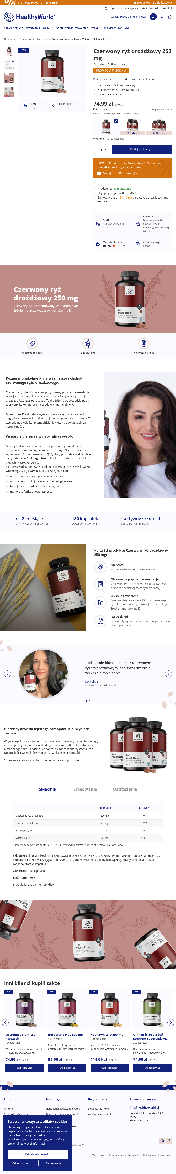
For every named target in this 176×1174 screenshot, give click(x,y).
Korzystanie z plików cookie (124, 1155)
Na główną (10, 39)
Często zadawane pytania (123, 8)
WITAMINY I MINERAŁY (39, 28)
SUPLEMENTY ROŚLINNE (115, 28)
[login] (162, 17)
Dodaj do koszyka (141, 149)
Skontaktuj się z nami (16, 1114)
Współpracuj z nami (99, 1114)
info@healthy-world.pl (159, 8)
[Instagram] (162, 1141)
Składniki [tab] (48, 789)
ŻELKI (94, 28)
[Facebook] (169, 1141)
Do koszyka (24, 1068)
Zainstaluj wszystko (38, 1154)
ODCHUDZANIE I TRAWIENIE (72, 28)
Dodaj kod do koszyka (154, 2)
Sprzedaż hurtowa (98, 1108)
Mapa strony (99, 1155)
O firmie (8, 1108)
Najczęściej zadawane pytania (63, 1108)
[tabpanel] (88, 841)
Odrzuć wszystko (22, 1163)
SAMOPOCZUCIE (13, 28)
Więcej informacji (34, 1143)
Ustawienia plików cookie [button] (157, 1155)
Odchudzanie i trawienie (34, 39)
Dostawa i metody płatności (62, 1114)
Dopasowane (53, 1163)
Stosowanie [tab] (85, 789)
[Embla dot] (87, 701)
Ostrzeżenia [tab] (125, 789)
